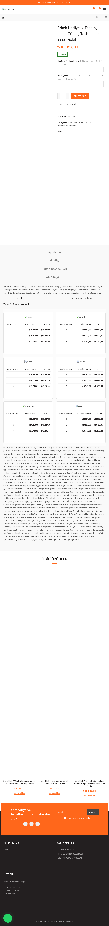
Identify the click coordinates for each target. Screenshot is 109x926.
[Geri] (4, 17)
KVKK (5, 850)
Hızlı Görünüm (33, 573)
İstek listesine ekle (69, 104)
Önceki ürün (97, 17)
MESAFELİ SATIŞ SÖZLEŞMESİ (70, 854)
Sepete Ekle (80, 96)
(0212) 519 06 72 (13, 887)
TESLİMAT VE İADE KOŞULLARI (70, 858)
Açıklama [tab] (54, 252)
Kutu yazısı (80, 77)
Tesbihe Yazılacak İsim (80, 62)
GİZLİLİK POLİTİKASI (65, 850)
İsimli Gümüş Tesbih (67, 125)
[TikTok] (37, 824)
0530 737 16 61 (13, 890)
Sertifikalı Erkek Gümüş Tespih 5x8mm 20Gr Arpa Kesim (54, 782)
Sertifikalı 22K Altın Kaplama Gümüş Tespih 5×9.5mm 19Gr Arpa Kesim (19, 782)
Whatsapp (10, 894)
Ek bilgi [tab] (54, 260)
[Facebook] (25, 824)
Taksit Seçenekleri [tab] (54, 269)
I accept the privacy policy (79, 818)
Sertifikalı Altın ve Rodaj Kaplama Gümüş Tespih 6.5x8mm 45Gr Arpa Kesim (89, 784)
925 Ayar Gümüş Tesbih (80, 122)
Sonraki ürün (104, 17)
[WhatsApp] (31, 824)
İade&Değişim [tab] (54, 277)
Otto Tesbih (48, 921)
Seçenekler (19, 793)
